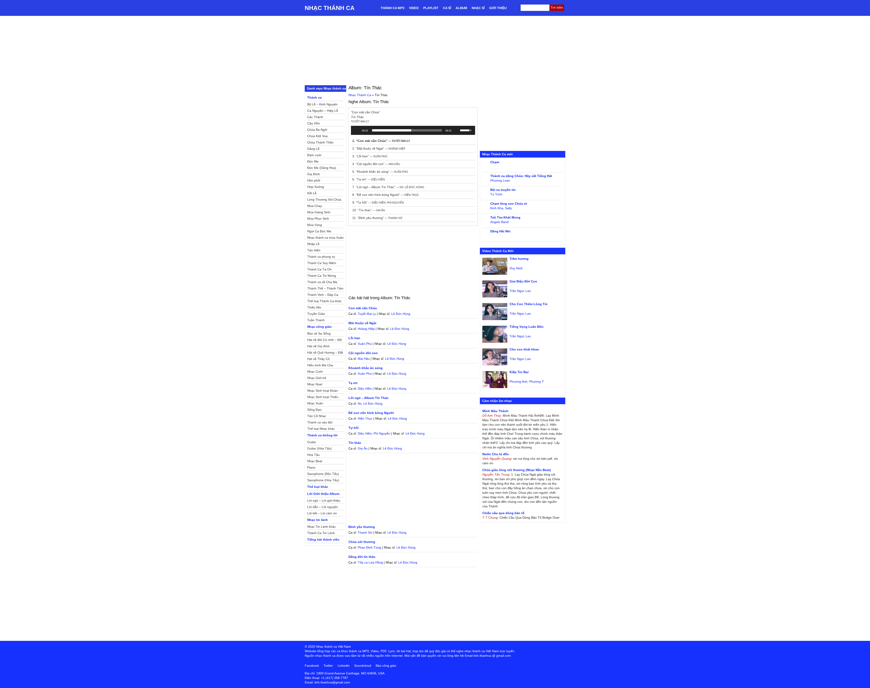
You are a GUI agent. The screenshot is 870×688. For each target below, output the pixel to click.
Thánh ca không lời (322, 435)
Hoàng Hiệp (366, 329)
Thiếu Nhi (314, 307)
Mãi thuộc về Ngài (362, 323)
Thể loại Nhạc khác (321, 428)
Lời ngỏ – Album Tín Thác (368, 398)
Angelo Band (499, 222)
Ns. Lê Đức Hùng (370, 403)
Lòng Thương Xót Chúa (324, 199)
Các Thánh (315, 117)
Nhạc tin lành (317, 520)
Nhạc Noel (314, 384)
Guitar (311, 442)
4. (376, 164)
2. (378, 148)
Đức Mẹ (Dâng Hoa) (321, 168)
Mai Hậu (364, 358)
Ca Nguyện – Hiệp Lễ (322, 110)
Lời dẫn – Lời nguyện (322, 507)
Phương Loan (500, 180)
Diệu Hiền (365, 388)
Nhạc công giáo (319, 326)
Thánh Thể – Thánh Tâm (325, 288)
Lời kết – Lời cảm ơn (322, 513)
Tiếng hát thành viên (323, 539)
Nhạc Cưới (315, 371)
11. (377, 218)
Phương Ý (536, 381)
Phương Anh (518, 381)
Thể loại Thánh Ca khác (324, 301)
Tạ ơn (353, 383)
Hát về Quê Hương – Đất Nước (325, 353)
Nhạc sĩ (478, 8)
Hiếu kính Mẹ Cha (320, 365)
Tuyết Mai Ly (367, 314)
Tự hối (353, 428)
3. (369, 156)
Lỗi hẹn (354, 338)
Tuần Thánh (316, 320)
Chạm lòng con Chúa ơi (508, 203)
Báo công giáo (386, 665)
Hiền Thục (365, 418)
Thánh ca (314, 97)
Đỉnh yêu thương (361, 527)
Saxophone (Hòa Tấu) (323, 480)
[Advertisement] (435, 50)
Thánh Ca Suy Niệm (321, 263)
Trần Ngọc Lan (520, 291)
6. (368, 179)
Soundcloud (362, 665)
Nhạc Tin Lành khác (321, 526)
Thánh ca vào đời (319, 422)
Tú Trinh (496, 194)
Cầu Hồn (313, 123)
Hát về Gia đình (318, 346)
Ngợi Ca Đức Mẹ (319, 231)
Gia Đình (313, 174)
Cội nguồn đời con (363, 353)
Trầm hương (519, 258)
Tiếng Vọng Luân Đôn (527, 326)
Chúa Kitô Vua (317, 136)
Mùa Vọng (314, 225)
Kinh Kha (496, 208)
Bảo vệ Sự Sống (319, 333)
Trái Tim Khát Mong (505, 217)
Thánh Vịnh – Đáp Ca (322, 295)
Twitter (328, 665)
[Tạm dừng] (357, 130)
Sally (508, 208)
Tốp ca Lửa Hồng (370, 562)
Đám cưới (314, 155)
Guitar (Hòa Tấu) (319, 448)
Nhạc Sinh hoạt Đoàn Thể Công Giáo (322, 391)
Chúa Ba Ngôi (317, 129)
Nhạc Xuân (315, 403)
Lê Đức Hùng (400, 314)
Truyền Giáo (316, 314)
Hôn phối (313, 180)
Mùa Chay (314, 206)
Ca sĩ (447, 8)
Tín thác (354, 443)
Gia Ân (362, 448)
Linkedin (344, 665)
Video (414, 8)
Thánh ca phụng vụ (321, 256)
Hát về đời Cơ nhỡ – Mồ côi (324, 340)
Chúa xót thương (361, 542)
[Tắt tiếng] (456, 130)
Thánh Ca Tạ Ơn (319, 269)
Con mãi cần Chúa (362, 308)
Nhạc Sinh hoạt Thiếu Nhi (322, 397)
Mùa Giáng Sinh (318, 212)
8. (385, 195)
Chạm (494, 162)
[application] (413, 130)
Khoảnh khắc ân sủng (365, 368)
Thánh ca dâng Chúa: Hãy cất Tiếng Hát (521, 176)
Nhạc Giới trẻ (316, 378)
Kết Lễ (312, 193)
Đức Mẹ (313, 161)
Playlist (430, 8)
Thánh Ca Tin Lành (321, 533)
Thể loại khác (317, 487)
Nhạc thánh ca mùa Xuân (325, 237)
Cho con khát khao (524, 349)
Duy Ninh (516, 268)
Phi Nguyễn (382, 433)
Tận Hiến (313, 250)
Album (461, 8)
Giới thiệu (498, 8)
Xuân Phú (365, 343)
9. (378, 202)
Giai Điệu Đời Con (523, 281)
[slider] (407, 130)
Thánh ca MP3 (392, 8)
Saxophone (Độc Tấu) (323, 474)
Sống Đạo (314, 409)
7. (388, 187)
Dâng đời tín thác (361, 557)
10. (368, 210)
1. (381, 141)
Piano (311, 467)
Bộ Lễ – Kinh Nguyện (322, 104)
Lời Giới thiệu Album (323, 494)
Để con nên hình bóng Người (371, 413)
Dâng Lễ (313, 149)
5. (380, 171)
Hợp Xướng (315, 187)
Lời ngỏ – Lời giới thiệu (323, 500)
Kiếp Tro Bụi (519, 372)
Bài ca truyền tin (503, 190)
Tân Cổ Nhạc (316, 416)
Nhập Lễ (313, 244)
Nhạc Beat (314, 461)
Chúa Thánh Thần (320, 142)
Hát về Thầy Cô (318, 359)
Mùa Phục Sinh (318, 218)
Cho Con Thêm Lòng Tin (529, 304)
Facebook (312, 665)
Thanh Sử (365, 532)
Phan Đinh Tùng (369, 547)
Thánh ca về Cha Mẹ (322, 282)
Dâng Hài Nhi (500, 231)
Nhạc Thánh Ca (330, 8)
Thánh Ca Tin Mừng (321, 275)
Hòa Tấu (313, 455)
